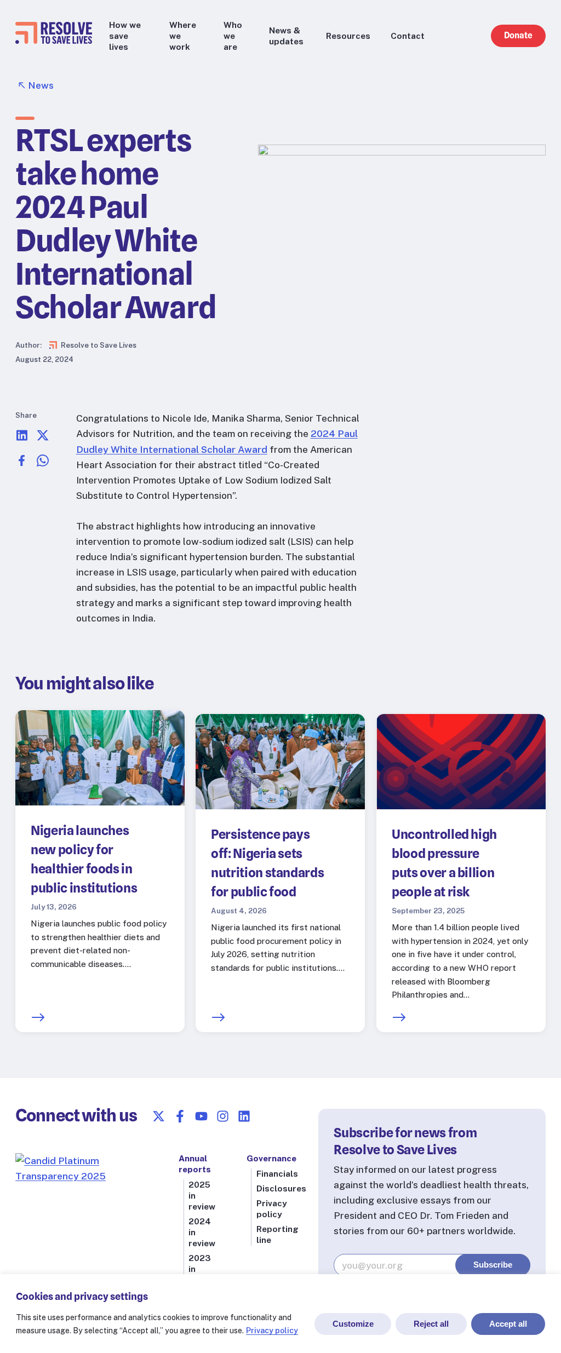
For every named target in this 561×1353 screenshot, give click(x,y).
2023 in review (201, 1269)
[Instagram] (222, 1116)
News (41, 85)
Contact (408, 36)
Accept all (508, 1323)
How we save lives (125, 35)
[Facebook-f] (180, 1116)
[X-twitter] (158, 1116)
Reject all (431, 1323)
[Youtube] (201, 1116)
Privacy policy (272, 1330)
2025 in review (201, 1195)
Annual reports (195, 1163)
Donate (518, 35)
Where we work (182, 35)
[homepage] (53, 40)
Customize (353, 1323)
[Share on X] (42, 438)
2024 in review (201, 1232)
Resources (348, 36)
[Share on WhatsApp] (42, 463)
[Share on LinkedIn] (21, 438)
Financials (277, 1173)
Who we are (233, 35)
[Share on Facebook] (21, 463)
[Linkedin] (244, 1116)
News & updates (286, 35)
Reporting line (277, 1234)
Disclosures (281, 1188)
